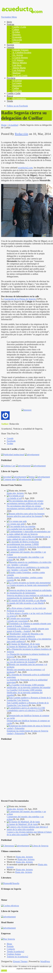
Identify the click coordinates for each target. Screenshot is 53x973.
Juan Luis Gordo (19, 75)
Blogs (9, 944)
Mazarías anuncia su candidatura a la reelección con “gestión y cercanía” (28, 568)
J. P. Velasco (17, 60)
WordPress (45, 961)
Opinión (10, 47)
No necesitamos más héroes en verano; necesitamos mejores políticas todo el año (25, 507)
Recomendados (19, 98)
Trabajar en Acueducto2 (17, 956)
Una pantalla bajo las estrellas (20, 529)
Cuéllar (15, 88)
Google (10, 438)
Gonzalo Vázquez (20, 50)
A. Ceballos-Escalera (21, 52)
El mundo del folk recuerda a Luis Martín (25, 603)
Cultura (15, 29)
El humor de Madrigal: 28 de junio (22, 646)
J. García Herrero (20, 57)
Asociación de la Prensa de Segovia (20, 299)
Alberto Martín (19, 68)
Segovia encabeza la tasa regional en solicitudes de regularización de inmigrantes (29, 596)
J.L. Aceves (17, 55)
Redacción (21, 134)
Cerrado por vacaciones (17, 621)
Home (4, 125)
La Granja (16, 83)
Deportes (16, 34)
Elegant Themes (20, 961)
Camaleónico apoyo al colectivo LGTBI (25, 710)
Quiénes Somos (14, 954)
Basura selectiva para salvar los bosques (24, 516)
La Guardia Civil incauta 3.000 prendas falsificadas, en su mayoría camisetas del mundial (25, 692)
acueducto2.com (25, 167)
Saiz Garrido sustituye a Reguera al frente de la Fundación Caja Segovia (28, 704)
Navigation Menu (9, 17)
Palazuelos (17, 85)
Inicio (9, 22)
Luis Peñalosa (18, 70)
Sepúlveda (17, 91)
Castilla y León (19, 27)
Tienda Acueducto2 (15, 951)
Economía (16, 37)
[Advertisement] (26, 770)
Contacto (11, 949)
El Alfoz (16, 32)
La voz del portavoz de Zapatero (21, 662)
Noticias (10, 24)
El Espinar (17, 80)
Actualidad (13, 125)
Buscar (10, 96)
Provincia (11, 78)
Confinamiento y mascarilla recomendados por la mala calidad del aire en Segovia (28, 537)
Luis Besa (16, 65)
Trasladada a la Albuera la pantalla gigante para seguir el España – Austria (28, 629)
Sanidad (16, 42)
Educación (17, 39)
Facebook (11, 441)
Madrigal (16, 73)
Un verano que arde (15, 524)
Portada (10, 946)
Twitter (10, 443)
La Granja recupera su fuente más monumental (27, 585)
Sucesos (10, 45)
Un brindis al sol (14, 498)
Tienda (10, 101)
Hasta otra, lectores (15, 493)
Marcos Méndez (19, 62)
